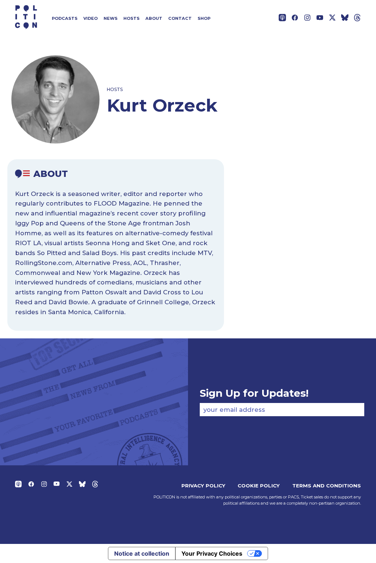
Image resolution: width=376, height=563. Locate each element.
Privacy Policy (203, 485)
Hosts (131, 18)
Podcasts (64, 18)
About (153, 18)
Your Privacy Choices (211, 553)
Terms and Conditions (326, 485)
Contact (180, 18)
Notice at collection (141, 553)
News (111, 18)
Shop (204, 18)
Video (90, 18)
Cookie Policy (259, 485)
